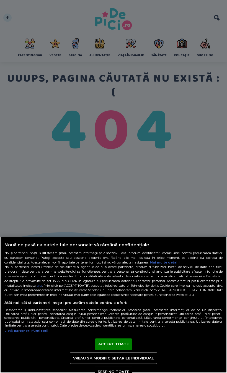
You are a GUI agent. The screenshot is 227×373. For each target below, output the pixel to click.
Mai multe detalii (165, 262)
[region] (113, 305)
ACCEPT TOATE (113, 344)
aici (39, 285)
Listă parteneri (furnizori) (26, 331)
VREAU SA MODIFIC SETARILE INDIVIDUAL (113, 358)
